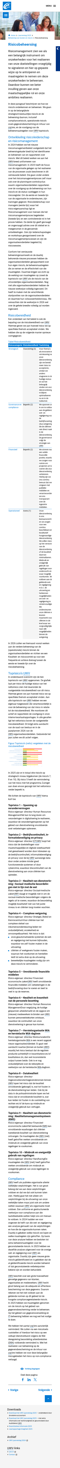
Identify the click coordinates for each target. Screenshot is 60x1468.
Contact (13, 1455)
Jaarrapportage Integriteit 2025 (20, 1429)
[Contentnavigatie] (6, 15)
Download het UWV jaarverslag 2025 (23, 1413)
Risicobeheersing (41, 38)
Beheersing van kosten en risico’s (20, 38)
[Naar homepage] (7, 6)
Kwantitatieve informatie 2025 (20, 1426)
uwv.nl (12, 1452)
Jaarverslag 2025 (24, 35)
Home (13, 35)
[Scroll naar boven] (48, 1398)
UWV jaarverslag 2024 (18, 1440)
